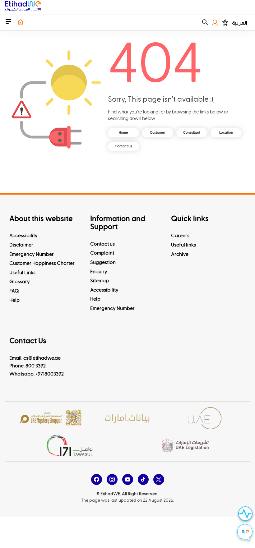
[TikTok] (143, 479)
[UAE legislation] (185, 445)
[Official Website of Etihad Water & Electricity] (23, 7)
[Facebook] (96, 479)
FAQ (14, 290)
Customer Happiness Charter (42, 263)
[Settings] (225, 22)
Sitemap (99, 280)
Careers (180, 235)
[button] (205, 22)
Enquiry (98, 271)
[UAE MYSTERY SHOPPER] (50, 418)
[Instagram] (112, 479)
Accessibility (23, 235)
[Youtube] (127, 479)
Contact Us (123, 146)
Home (123, 132)
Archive (179, 254)
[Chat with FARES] (245, 533)
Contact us (102, 244)
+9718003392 (49, 373)
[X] (158, 479)
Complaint (102, 253)
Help (14, 300)
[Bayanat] (127, 418)
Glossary (19, 281)
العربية (239, 22)
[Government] (205, 418)
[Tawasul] (70, 445)
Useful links (183, 244)
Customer (157, 132)
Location (226, 132)
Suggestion (103, 262)
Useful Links (22, 272)
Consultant (191, 132)
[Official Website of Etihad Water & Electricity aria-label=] (20, 22)
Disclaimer (21, 244)
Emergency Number (31, 254)
